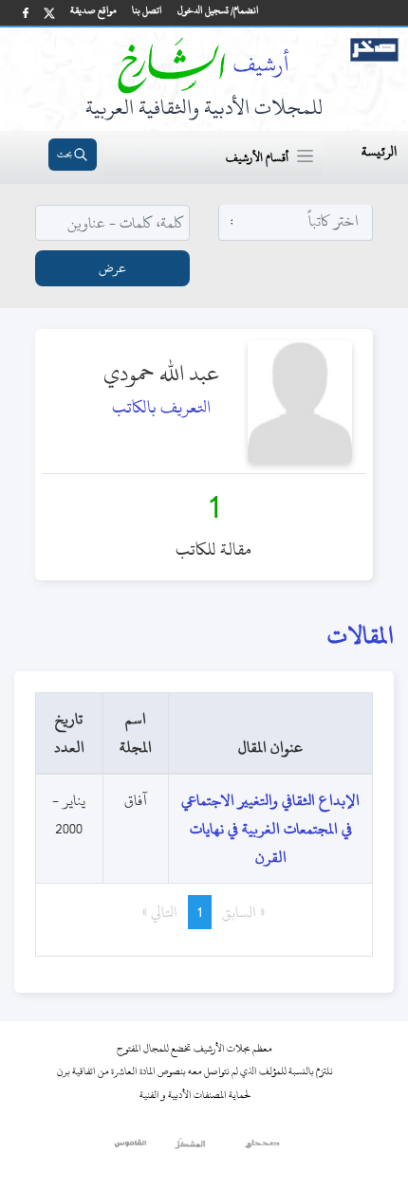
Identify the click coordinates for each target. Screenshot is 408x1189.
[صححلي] (262, 1148)
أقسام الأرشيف (257, 157)
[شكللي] (189, 1148)
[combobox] (296, 221)
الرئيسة (379, 151)
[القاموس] (131, 1148)
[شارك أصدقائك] (25, 13)
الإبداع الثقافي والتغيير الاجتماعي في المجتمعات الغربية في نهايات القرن (270, 828)
